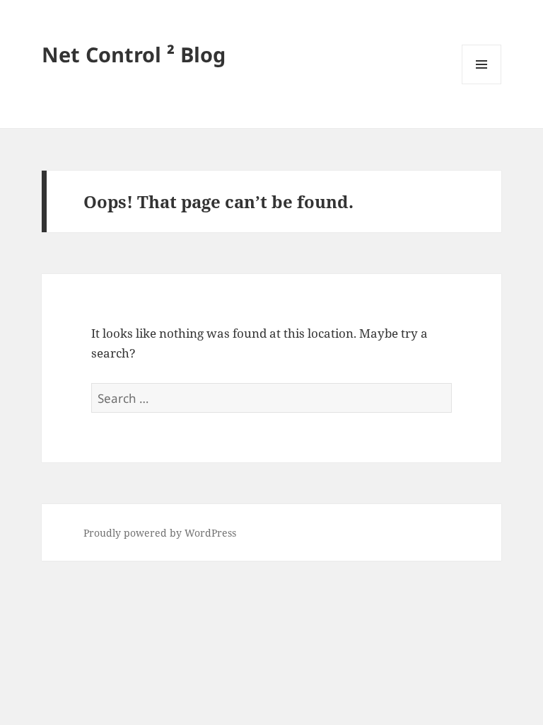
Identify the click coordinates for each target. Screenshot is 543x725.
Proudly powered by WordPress (159, 533)
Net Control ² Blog (134, 54)
